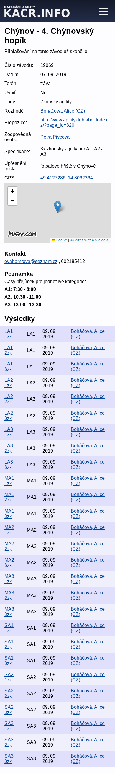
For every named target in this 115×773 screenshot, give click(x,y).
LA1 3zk (8, 366)
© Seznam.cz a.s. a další (89, 239)
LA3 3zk (8, 464)
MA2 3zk (9, 562)
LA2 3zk (8, 415)
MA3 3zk (9, 612)
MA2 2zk (9, 546)
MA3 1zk (9, 579)
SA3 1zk (9, 726)
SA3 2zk (9, 742)
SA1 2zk (9, 644)
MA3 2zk (9, 595)
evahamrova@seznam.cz (31, 261)
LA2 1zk (8, 383)
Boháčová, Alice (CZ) (62, 110)
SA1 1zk (9, 628)
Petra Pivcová (55, 136)
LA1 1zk (8, 334)
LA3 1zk (8, 432)
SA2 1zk (9, 677)
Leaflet (61, 239)
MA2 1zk (9, 530)
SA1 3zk (9, 660)
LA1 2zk (8, 350)
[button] (57, 207)
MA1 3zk (9, 514)
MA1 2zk (9, 497)
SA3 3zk (9, 758)
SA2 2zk (9, 693)
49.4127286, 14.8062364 (66, 177)
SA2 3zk (9, 710)
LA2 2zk (8, 399)
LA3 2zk (8, 448)
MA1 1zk (9, 481)
